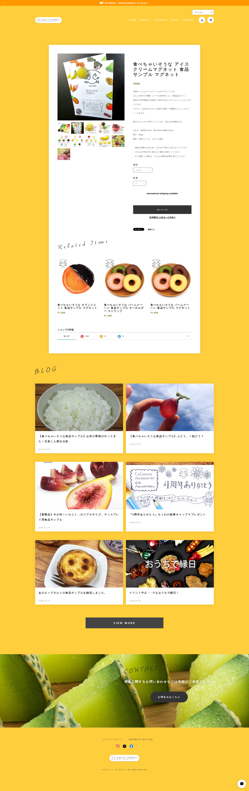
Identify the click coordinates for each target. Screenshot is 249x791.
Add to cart (162, 209)
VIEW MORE (124, 623)
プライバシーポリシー (112, 739)
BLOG (175, 20)
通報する (151, 229)
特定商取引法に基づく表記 (141, 739)
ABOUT (145, 20)
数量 (135, 178)
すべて (67, 336)
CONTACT (188, 20)
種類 (135, 164)
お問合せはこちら (169, 696)
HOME (132, 20)
